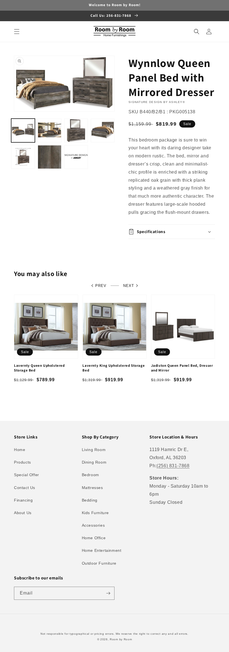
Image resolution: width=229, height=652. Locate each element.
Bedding (89, 500)
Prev (100, 286)
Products (22, 462)
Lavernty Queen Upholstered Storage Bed (39, 368)
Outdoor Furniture (99, 563)
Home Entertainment (101, 550)
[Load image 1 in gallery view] (23, 130)
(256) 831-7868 (173, 465)
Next (128, 286)
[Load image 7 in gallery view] (76, 157)
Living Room (94, 449)
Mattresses (92, 487)
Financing (23, 500)
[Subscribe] (108, 593)
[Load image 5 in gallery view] (23, 157)
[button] (17, 31)
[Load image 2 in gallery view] (49, 130)
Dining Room (94, 462)
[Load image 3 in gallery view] (76, 130)
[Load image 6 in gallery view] (49, 157)
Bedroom (90, 475)
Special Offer (26, 475)
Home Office (94, 538)
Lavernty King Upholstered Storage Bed (113, 368)
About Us (23, 512)
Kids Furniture (95, 512)
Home (19, 449)
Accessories (93, 525)
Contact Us (24, 487)
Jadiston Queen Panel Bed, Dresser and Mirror (182, 368)
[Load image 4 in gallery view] (103, 130)
